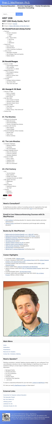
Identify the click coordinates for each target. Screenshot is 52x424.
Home (4, 345)
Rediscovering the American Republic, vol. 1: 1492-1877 (19, 234)
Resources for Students (9, 351)
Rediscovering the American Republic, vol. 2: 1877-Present (20, 236)
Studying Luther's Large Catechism (14, 244)
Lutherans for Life (7, 403)
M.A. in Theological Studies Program (31, 268)
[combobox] (9, 14)
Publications (6, 347)
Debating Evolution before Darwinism (15, 239)
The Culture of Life (10, 241)
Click (31, 208)
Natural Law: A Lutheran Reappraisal (14, 249)
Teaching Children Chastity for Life (14, 242)
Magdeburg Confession (11, 237)
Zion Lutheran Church (29, 260)
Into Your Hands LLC (8, 399)
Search (20, 14)
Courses (15, 23)
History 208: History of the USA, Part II (19, 26)
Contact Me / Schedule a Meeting (12, 354)
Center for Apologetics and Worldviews (27, 266)
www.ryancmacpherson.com (18, 415)
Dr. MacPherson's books (19, 385)
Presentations (6, 349)
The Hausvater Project (9, 397)
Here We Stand (9, 247)
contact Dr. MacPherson (38, 382)
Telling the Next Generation (12, 246)
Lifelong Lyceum (7, 401)
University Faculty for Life (10, 406)
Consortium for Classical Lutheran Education (14, 395)
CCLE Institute (9, 220)
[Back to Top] (49, 421)
